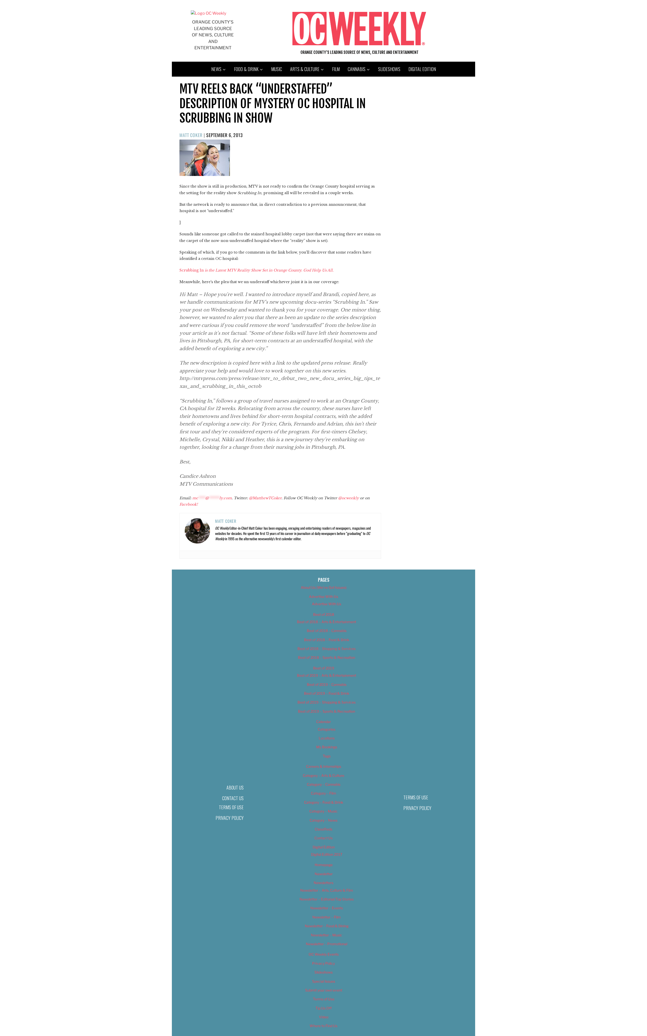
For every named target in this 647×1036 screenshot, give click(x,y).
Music (276, 69)
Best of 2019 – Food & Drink (326, 693)
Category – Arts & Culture (323, 775)
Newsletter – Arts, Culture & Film (326, 890)
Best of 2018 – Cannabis (326, 630)
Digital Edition (422, 69)
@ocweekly (348, 498)
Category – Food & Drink (323, 802)
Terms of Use (231, 807)
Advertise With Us (323, 596)
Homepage (324, 865)
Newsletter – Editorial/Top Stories (326, 899)
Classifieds (323, 829)
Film (336, 69)
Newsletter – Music (326, 935)
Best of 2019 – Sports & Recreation (326, 711)
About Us (235, 787)
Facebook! (188, 504)
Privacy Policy (230, 818)
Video (323, 1017)
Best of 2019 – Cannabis (326, 684)
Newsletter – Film (326, 917)
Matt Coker (190, 135)
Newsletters (323, 883)
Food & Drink (246, 69)
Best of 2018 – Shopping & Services (326, 648)
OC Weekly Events (324, 954)
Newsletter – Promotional (326, 944)
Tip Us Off (323, 1008)
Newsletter (324, 874)
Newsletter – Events (326, 908)
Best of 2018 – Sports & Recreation (326, 657)
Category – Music (323, 811)
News (216, 69)
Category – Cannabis (323, 784)
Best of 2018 (323, 614)
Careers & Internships (323, 766)
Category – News (323, 820)
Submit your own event (323, 990)
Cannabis (356, 69)
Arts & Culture (304, 69)
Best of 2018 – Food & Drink (326, 640)
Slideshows (389, 69)
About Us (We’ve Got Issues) (323, 587)
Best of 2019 (323, 668)
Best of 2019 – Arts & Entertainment (326, 675)
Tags (327, 756)
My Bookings (326, 747)
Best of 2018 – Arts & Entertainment (326, 622)
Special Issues (323, 981)
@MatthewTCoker (265, 498)
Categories (326, 729)
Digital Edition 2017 (326, 854)
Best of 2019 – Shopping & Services (326, 702)
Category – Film (323, 793)
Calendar (323, 721)
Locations (327, 738)
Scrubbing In (256, 270)
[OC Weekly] (208, 13)
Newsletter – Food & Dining (327, 926)
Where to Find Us (323, 1026)
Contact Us (233, 798)
